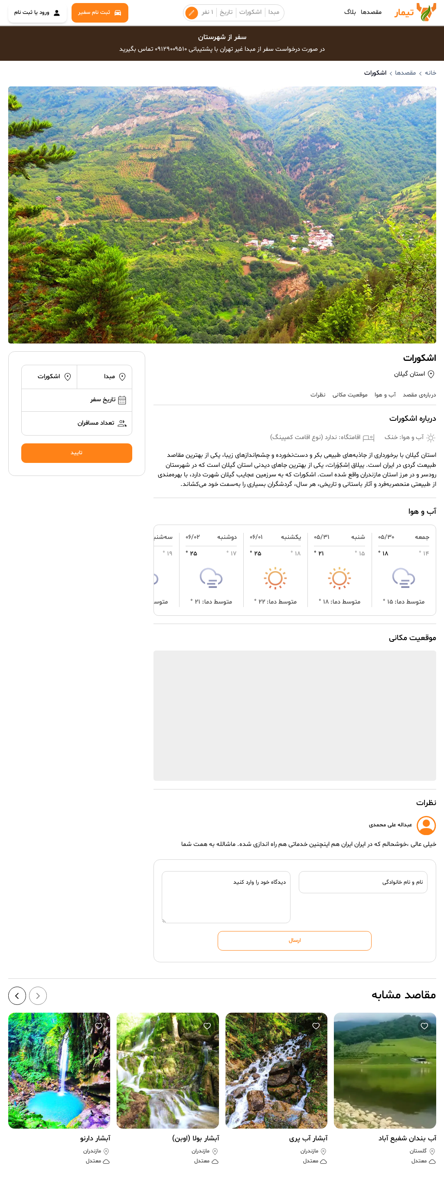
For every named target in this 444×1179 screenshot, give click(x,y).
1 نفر (207, 12)
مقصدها (405, 73)
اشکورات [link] (375, 73)
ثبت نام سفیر (94, 13)
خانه (430, 73)
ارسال (295, 941)
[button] (424, 1026)
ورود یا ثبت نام (31, 13)
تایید (76, 453)
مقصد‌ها (371, 12)
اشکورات (250, 12)
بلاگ (350, 12)
